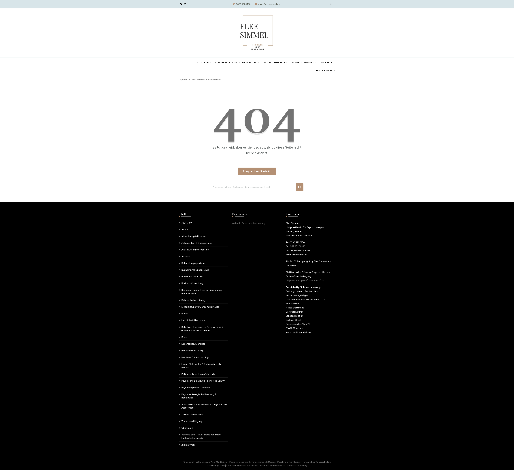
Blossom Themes (249, 465)
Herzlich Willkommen (193, 320)
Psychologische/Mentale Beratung (236, 63)
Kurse (184, 337)
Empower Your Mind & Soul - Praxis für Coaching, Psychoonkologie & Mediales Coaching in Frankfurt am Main (253, 462)
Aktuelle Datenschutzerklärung (248, 223)
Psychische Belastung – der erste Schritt (203, 380)
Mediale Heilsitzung (192, 350)
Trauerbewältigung (191, 421)
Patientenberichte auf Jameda (198, 374)
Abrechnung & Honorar (193, 236)
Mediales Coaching (303, 63)
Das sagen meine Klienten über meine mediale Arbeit (201, 292)
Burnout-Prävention (192, 276)
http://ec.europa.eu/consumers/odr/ (305, 280)
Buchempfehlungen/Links (195, 269)
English (185, 313)
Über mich (326, 63)
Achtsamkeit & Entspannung (196, 242)
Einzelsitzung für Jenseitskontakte (200, 306)
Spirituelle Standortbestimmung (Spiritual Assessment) (204, 406)
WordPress (279, 465)
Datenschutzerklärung (193, 300)
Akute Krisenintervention (195, 249)
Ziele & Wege (188, 444)
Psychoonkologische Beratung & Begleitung (198, 396)
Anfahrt (185, 256)
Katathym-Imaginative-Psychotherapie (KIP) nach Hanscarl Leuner (202, 329)
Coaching (203, 63)
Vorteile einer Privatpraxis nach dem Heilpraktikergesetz (201, 436)
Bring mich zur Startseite (257, 171)
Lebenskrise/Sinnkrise (193, 343)
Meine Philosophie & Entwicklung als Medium (201, 366)
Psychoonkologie (274, 63)
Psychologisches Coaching (195, 387)
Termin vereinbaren (323, 71)
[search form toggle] (331, 4)
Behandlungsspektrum (193, 263)
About (184, 229)
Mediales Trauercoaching (195, 357)
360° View (186, 222)
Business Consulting (192, 283)
